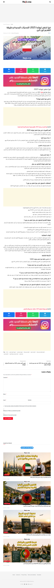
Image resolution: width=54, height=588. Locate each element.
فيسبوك (9, 71)
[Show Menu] (4, 2)
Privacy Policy (24, 574)
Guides (5, 532)
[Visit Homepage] (27, 2)
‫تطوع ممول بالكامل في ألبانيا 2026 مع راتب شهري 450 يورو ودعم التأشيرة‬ (37, 506)
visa (7, 352)
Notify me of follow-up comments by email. (11, 410)
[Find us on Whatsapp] (31, 584)
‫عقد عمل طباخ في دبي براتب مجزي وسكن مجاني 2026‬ (40, 477)
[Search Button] (50, 2)
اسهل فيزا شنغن (19, 352)
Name (4, 394)
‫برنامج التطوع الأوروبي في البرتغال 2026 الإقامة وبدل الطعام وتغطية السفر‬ (37, 563)
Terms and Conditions (32, 574)
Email (4, 400)
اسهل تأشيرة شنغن (12, 352)
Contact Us (18, 574)
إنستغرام (21, 71)
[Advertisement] (27, 13)
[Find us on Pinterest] (28, 584)
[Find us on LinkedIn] (30, 584)
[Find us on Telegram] (24, 584)
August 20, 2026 (6, 536)
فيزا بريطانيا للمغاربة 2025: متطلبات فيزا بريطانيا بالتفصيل (35, 309)
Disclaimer (39, 574)
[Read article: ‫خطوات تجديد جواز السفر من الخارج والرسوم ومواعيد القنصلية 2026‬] (27, 522)
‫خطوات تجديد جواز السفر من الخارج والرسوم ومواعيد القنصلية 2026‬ (38, 534)
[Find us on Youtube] (26, 584)
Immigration (7, 503)
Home (12, 24)
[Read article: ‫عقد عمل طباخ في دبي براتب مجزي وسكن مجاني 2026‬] (27, 464)
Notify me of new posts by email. (9, 415)
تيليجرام (45, 71)
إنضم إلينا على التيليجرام (26, 447)
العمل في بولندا (26, 352)
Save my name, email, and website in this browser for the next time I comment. (20, 406)
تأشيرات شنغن (33, 352)
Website (29, 400)
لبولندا (41, 92)
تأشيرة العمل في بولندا (40, 352)
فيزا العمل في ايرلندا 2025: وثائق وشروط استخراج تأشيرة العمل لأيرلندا (32, 127)
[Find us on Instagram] (22, 584)
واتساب (33, 71)
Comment (5, 377)
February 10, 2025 (6, 33)
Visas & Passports (6, 24)
